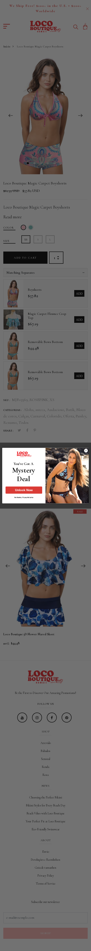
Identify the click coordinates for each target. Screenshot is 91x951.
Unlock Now (24, 490)
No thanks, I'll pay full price (23, 497)
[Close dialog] (86, 451)
